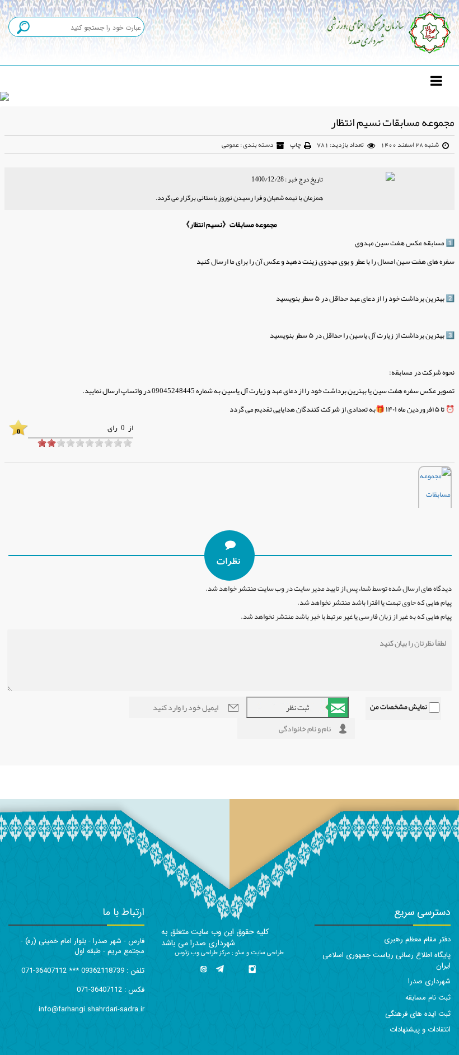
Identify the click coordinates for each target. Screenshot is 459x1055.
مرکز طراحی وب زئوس (202, 953)
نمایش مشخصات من (398, 706)
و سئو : (239, 953)
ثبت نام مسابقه (428, 997)
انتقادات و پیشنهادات (420, 1029)
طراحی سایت (266, 953)
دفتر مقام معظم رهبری (417, 939)
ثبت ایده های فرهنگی (418, 1014)
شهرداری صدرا (429, 981)
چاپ (295, 144)
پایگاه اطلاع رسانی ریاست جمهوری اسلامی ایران (386, 960)
